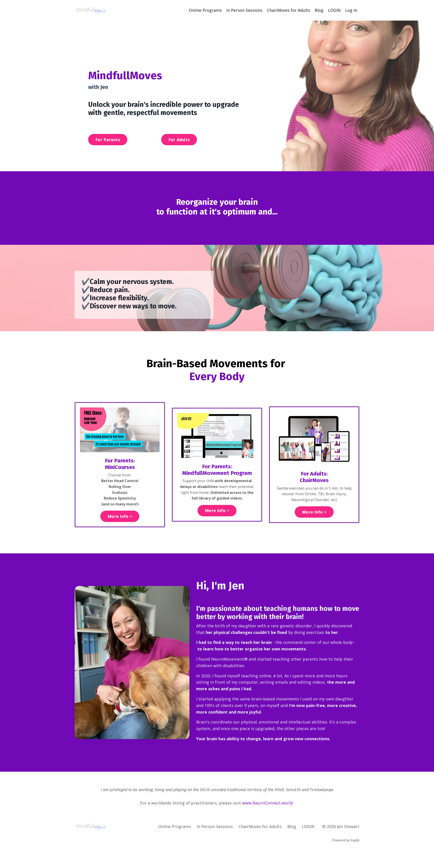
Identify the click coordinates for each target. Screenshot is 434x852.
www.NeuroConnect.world (267, 803)
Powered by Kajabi (345, 840)
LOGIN (334, 10)
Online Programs (205, 10)
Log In (351, 10)
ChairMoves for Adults (288, 10)
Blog (319, 10)
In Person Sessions (244, 10)
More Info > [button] (120, 516)
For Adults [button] (179, 139)
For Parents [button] (107, 139)
